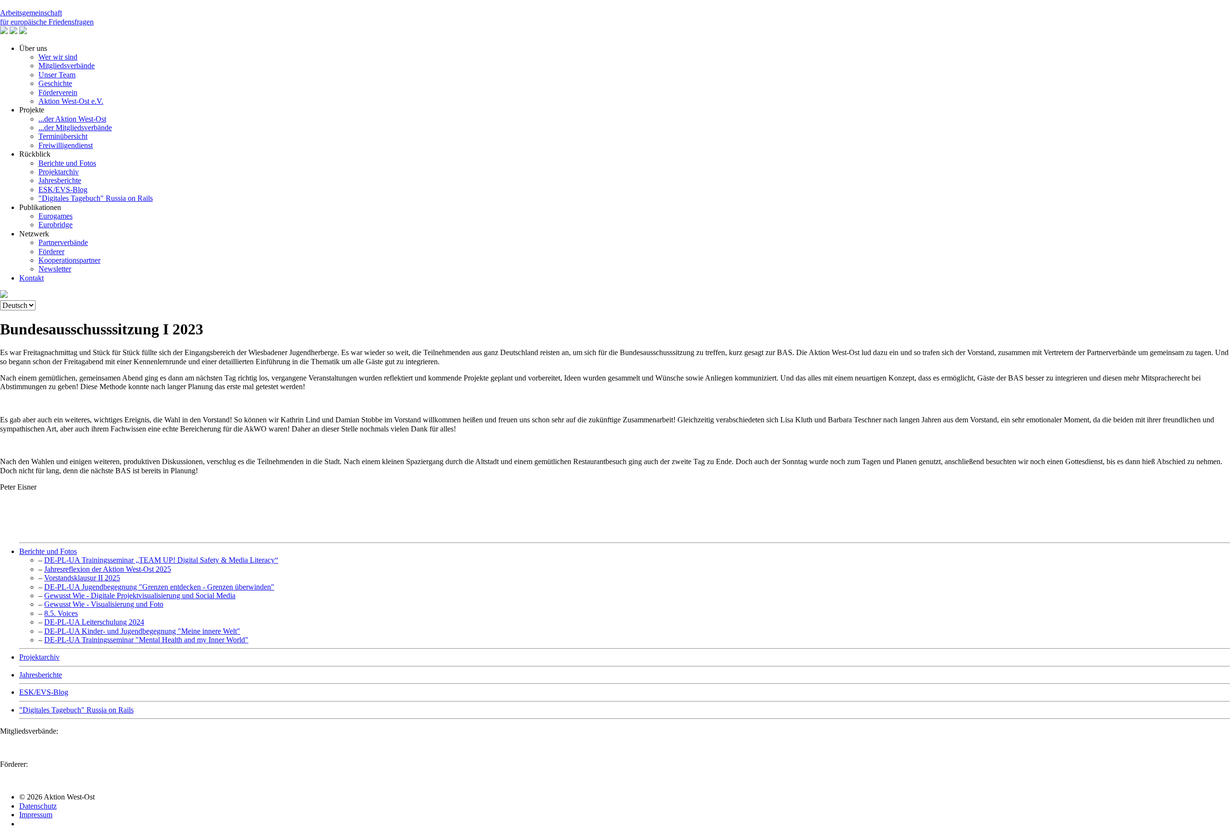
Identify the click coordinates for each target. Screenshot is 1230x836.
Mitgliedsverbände (66, 65)
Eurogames (55, 216)
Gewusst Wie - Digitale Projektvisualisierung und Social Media (139, 595)
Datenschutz (38, 806)
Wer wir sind (57, 57)
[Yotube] (4, 31)
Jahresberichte (59, 180)
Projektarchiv (58, 172)
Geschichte (55, 83)
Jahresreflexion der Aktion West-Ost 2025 (107, 569)
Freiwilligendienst (65, 145)
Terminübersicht (62, 136)
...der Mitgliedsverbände (75, 127)
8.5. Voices (61, 613)
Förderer (51, 251)
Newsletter (54, 269)
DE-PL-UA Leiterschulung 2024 (94, 622)
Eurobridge (55, 225)
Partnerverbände (63, 242)
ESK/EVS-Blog (62, 189)
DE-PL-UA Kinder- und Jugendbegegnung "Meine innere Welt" (142, 631)
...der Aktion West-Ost (72, 119)
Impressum (35, 815)
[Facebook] (13, 31)
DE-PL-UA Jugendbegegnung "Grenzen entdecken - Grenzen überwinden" (159, 587)
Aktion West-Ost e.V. (70, 101)
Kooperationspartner (69, 260)
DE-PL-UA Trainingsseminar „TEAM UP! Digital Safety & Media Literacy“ (161, 560)
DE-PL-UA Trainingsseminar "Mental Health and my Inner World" (146, 640)
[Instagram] (23, 31)
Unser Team (56, 75)
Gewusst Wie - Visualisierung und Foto (103, 604)
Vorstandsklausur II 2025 (82, 578)
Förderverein (57, 92)
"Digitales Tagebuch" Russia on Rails (95, 198)
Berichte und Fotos (67, 163)
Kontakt (31, 278)
